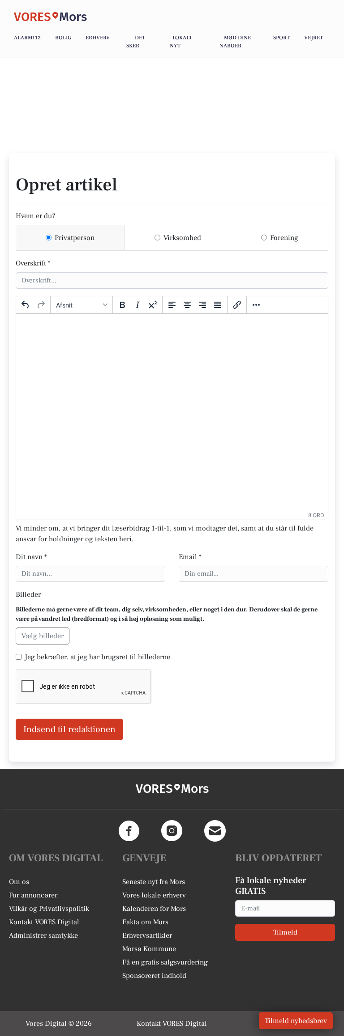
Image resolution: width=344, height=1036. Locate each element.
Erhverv (98, 37)
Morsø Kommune (149, 948)
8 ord (316, 515)
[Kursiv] (137, 304)
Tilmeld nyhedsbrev (296, 1020)
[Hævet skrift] (152, 304)
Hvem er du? (35, 215)
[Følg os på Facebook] (129, 831)
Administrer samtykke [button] (43, 935)
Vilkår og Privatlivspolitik (49, 908)
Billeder (28, 594)
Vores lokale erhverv (154, 895)
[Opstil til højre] (202, 304)
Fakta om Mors (145, 922)
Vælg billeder (43, 636)
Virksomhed (182, 237)
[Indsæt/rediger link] (237, 304)
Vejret (313, 37)
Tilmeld (285, 932)
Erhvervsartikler (147, 935)
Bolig (63, 37)
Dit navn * (31, 556)
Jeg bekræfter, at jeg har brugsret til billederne (97, 657)
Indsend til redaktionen (69, 729)
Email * (190, 556)
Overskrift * (33, 263)
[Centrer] (187, 304)
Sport (281, 37)
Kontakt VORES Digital (44, 922)
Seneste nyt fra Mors (153, 881)
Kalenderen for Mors (154, 908)
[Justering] (217, 304)
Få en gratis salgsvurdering (165, 962)
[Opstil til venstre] (172, 304)
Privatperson (75, 237)
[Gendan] (40, 304)
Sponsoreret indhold (154, 975)
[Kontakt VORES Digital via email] (215, 831)
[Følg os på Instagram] (172, 831)
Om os (19, 881)
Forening (284, 237)
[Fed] (122, 304)
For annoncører (33, 895)
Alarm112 (27, 37)
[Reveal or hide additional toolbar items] (256, 304)
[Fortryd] (25, 304)
